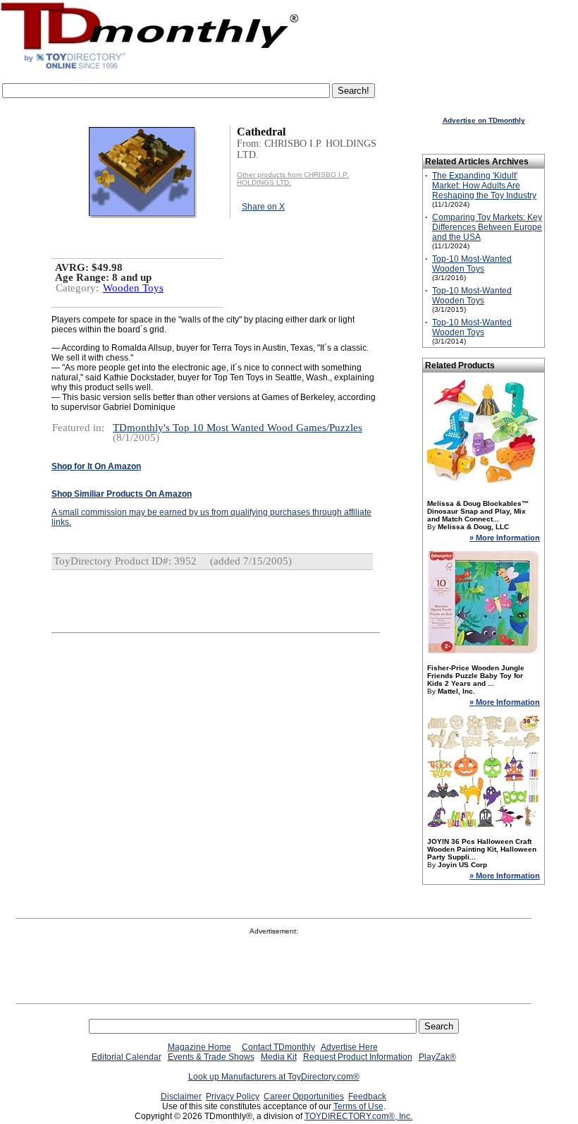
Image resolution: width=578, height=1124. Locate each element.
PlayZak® (437, 1057)
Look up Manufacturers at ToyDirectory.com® (273, 1077)
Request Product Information (357, 1057)
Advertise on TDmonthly (484, 120)
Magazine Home (199, 1047)
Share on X (263, 207)
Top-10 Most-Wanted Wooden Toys (472, 264)
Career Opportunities (304, 1096)
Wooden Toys (133, 288)
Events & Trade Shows (211, 1057)
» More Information (504, 537)
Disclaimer (181, 1096)
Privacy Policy (232, 1096)
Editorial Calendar (126, 1057)
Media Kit (279, 1057)
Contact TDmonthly (278, 1047)
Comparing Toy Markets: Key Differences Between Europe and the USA (487, 227)
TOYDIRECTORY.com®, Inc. (358, 1116)
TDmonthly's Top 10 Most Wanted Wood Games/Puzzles (237, 427)
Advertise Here (349, 1047)
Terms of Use (358, 1106)
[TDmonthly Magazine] (150, 68)
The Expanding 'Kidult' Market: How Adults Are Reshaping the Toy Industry (484, 185)
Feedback (367, 1096)
